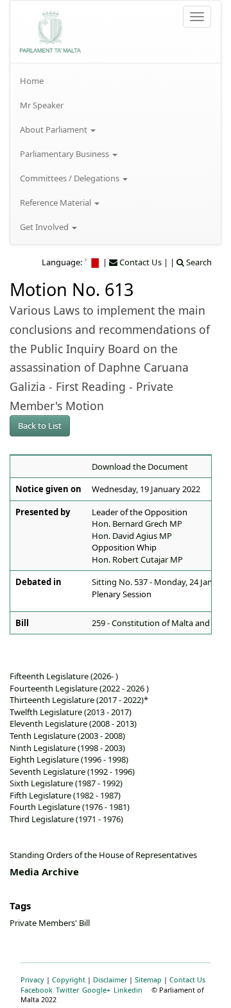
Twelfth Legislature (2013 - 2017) (71, 712)
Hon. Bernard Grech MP (137, 523)
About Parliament (54, 129)
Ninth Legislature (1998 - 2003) (67, 748)
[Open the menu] (197, 17)
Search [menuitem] (198, 262)
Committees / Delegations (70, 178)
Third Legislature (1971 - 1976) (66, 819)
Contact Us (187, 979)
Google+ (96, 990)
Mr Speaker (42, 105)
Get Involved (45, 227)
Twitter (67, 990)
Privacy (32, 979)
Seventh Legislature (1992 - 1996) (72, 771)
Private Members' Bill (50, 923)
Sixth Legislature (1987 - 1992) (66, 783)
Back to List (40, 425)
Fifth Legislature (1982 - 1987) (65, 795)
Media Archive (44, 871)
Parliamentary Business (65, 154)
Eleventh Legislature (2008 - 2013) (73, 723)
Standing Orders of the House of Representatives (103, 855)
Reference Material (56, 202)
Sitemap (148, 979)
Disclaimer (110, 979)
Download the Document (140, 466)
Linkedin (128, 990)
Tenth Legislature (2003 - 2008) (67, 735)
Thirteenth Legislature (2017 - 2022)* (79, 700)
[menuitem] (115, 81)
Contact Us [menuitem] (139, 262)
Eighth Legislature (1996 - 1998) (69, 759)
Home (32, 81)
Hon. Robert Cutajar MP (137, 559)
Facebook (37, 990)
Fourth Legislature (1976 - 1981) (70, 807)
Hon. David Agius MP (132, 535)
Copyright (68, 979)
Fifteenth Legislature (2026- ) (64, 676)
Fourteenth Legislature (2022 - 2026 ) (79, 688)
